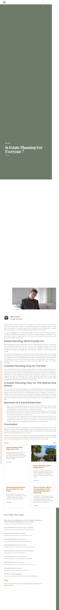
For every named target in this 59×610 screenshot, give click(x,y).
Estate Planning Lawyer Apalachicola (42, 466)
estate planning (27, 330)
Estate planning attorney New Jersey (14, 533)
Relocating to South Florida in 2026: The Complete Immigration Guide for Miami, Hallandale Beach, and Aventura (23, 521)
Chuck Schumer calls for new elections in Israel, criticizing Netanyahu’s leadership (42, 490)
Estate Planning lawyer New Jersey (14, 562)
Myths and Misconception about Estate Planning (18, 551)
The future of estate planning (12, 574)
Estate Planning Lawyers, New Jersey (15, 556)
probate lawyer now (17, 439)
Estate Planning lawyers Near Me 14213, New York (18, 527)
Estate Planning (8, 344)
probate (10, 356)
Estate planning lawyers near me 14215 (15, 545)
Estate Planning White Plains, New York (14, 448)
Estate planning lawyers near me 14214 (15, 539)
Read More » (9, 462)
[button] (42, 2)
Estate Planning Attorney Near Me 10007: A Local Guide (15, 489)
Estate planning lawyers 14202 (13, 568)
